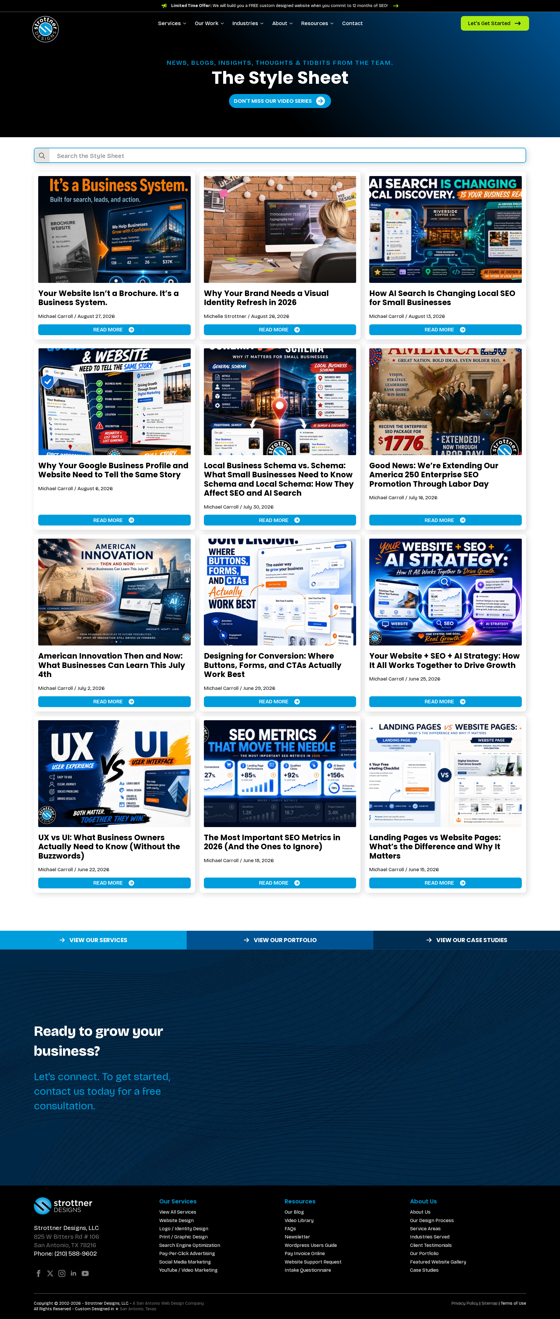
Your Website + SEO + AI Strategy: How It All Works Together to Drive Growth (444, 660)
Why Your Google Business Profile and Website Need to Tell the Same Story (113, 470)
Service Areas (425, 1228)
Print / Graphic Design (183, 1237)
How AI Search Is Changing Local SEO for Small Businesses (442, 298)
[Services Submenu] (185, 23)
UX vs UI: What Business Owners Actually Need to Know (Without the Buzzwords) (109, 847)
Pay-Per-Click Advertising (187, 1253)
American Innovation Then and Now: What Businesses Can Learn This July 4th (111, 665)
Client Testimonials (431, 1245)
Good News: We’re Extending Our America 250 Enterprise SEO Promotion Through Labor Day (433, 475)
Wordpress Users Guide (311, 1245)
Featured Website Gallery (438, 1262)
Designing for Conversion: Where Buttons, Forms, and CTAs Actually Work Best (273, 665)
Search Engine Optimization (189, 1245)
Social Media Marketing (185, 1262)
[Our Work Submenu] (223, 23)
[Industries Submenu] (263, 23)
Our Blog (294, 1212)
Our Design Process (432, 1220)
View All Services (177, 1212)
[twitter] (50, 1273)
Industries (245, 23)
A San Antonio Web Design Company (168, 1303)
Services (169, 23)
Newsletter (297, 1237)
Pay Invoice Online (305, 1253)
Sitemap (490, 1303)
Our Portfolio (424, 1253)
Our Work (206, 23)
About (279, 23)
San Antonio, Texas (138, 1308)
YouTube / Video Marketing (188, 1270)
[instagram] (61, 1273)
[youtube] (85, 1273)
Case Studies (424, 1270)
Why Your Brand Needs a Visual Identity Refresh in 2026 (266, 298)
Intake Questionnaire (308, 1270)
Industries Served (429, 1237)
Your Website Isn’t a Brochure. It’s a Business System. (108, 298)
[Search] (42, 155)
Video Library (299, 1220)
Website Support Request (313, 1262)
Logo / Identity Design (183, 1228)
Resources (314, 23)
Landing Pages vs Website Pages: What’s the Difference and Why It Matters (435, 847)
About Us (420, 1212)
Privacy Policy (465, 1303)
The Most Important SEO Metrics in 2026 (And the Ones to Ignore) (272, 842)
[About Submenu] (292, 23)
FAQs (290, 1228)
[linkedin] (73, 1273)
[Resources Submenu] (333, 23)
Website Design (176, 1220)
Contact (352, 23)
